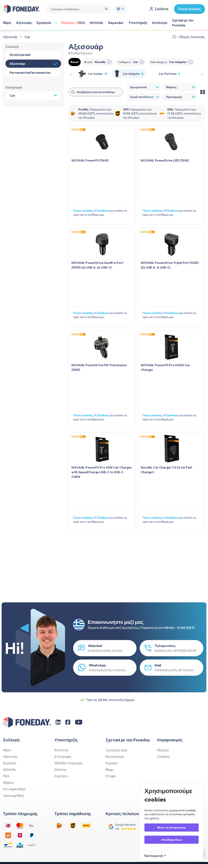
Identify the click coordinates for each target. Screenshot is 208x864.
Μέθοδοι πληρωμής (68, 763)
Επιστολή (61, 750)
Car (27, 37)
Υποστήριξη (138, 23)
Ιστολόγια (159, 23)
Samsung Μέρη (13, 795)
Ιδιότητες (60, 770)
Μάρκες (8, 782)
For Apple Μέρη (14, 789)
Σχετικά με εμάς (116, 750)
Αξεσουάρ (10, 37)
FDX (82, 23)
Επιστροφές (63, 757)
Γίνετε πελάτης (83, 210)
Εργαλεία (9, 763)
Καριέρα (111, 763)
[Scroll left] (71, 74)
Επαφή (111, 776)
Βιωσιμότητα (115, 757)
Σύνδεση (103, 210)
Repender (116, 23)
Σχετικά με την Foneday (183, 22)
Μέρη (7, 750)
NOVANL (96, 23)
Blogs (109, 770)
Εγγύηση (60, 776)
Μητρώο (163, 750)
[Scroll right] (202, 74)
